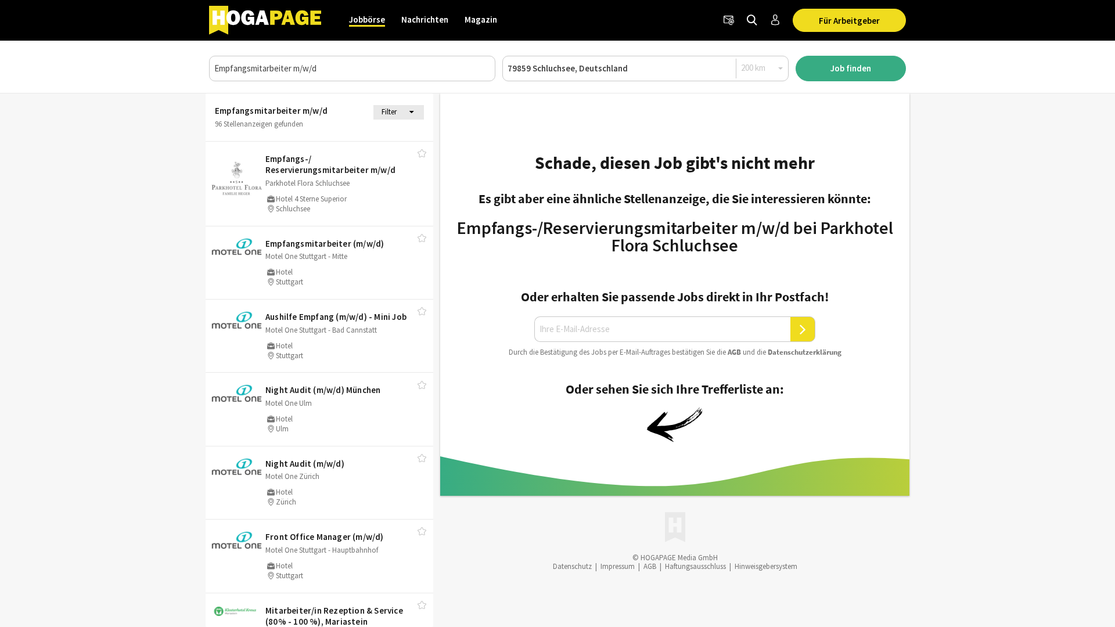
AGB (734, 352)
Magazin (481, 19)
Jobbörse (367, 19)
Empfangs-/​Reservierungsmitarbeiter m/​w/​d (330, 164)
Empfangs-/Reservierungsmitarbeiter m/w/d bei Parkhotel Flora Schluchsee (675, 236)
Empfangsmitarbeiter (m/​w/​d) (324, 243)
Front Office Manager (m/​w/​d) (324, 536)
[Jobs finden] (752, 20)
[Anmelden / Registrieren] (775, 20)
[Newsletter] (728, 20)
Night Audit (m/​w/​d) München (322, 389)
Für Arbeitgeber (849, 20)
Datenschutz (572, 566)
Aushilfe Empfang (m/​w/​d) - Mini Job (336, 316)
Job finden (850, 68)
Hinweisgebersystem (766, 566)
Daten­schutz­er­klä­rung (804, 352)
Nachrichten (424, 19)
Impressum (617, 566)
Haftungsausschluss (695, 566)
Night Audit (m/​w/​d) (304, 463)
